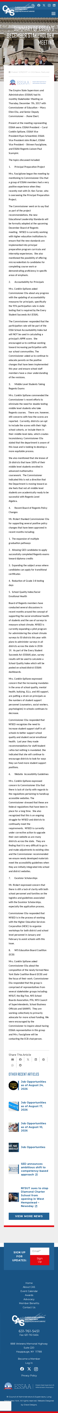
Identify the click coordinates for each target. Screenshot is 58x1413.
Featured (45, 72)
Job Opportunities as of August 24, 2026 (33, 1085)
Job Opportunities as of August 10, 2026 (33, 1127)
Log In (29, 1363)
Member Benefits (29, 1303)
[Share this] (20, 1059)
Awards (29, 1295)
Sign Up (40, 1260)
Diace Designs (30, 1404)
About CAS (29, 1287)
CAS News (35, 72)
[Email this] (12, 1059)
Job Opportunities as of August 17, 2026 (33, 1106)
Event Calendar (29, 1291)
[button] (33, 6)
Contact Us (29, 1307)
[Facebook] (38, 5)
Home (29, 1283)
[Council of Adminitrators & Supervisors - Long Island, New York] (19, 9)
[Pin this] (43, 1059)
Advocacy (29, 1299)
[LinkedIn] (54, 5)
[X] (44, 5)
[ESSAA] (29, 1386)
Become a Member (29, 1358)
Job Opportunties (33, 1147)
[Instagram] (49, 5)
